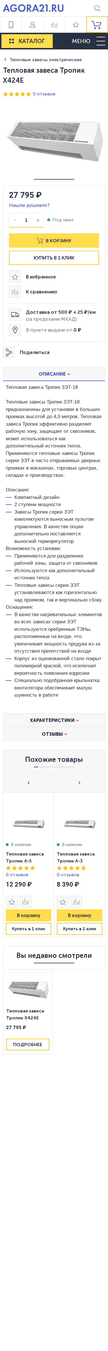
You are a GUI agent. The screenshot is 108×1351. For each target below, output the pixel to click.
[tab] (54, 374)
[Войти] (32, 24)
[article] (28, 865)
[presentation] (28, 865)
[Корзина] (97, 24)
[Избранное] (75, 24)
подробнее (27, 1044)
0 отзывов (44, 94)
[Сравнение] (54, 24)
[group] (97, 24)
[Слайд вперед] (79, 782)
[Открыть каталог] (11, 41)
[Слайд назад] (28, 782)
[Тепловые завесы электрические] (5, 59)
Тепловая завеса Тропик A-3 (76, 857)
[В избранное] (12, 902)
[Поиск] (97, 8)
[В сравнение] (25, 902)
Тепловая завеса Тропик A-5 (25, 857)
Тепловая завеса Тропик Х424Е (25, 1014)
